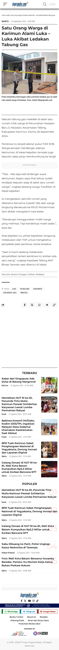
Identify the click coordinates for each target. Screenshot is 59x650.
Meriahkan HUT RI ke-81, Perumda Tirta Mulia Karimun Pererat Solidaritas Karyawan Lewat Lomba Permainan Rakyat (19, 404)
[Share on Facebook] (24, 305)
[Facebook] (21, 601)
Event (4, 414)
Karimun (37, 289)
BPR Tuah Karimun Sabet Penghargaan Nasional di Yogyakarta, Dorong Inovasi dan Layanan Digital (19, 448)
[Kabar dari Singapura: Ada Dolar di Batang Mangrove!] (49, 385)
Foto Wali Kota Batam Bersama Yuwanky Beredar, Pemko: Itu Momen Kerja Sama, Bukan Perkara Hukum (28, 562)
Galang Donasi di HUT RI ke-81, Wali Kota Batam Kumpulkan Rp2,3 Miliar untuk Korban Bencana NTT (20, 467)
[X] (25, 601)
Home (3, 15)
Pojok (4, 437)
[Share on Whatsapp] (39, 305)
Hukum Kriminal (8, 552)
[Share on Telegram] (46, 305)
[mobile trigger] (6, 4)
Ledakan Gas (10, 293)
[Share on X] (32, 305)
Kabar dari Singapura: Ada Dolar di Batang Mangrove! (19, 380)
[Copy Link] (54, 305)
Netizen (5, 385)
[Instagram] (33, 601)
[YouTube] (29, 601)
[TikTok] (37, 601)
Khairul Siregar (19, 274)
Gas (14, 289)
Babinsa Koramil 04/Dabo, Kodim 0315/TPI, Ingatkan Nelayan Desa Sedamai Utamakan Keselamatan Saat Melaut (18, 427)
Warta (8, 15)
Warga (24, 293)
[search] (44, 4)
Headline (25, 289)
